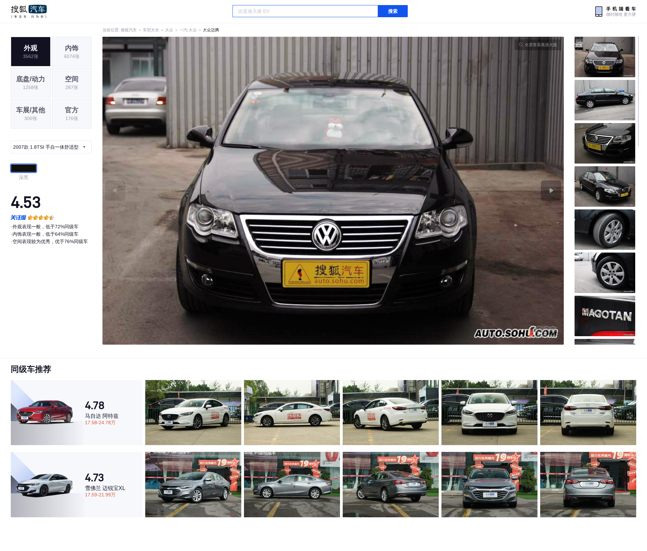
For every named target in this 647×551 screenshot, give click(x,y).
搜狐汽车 (29, 11)
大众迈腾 (211, 30)
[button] (217, 191)
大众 (169, 30)
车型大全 (151, 30)
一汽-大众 (188, 30)
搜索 (393, 11)
